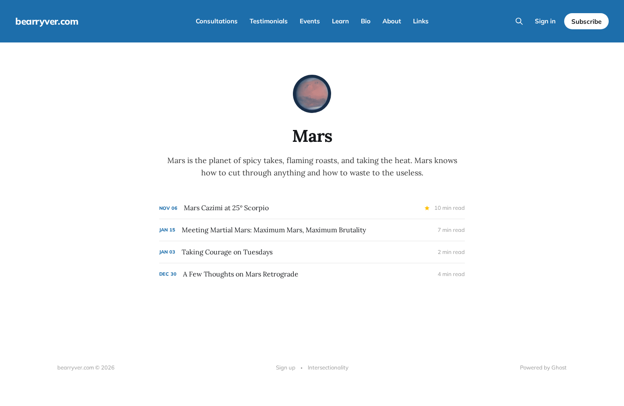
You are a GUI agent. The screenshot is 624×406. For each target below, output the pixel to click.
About (391, 21)
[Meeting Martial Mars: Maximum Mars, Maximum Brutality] (312, 230)
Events (310, 21)
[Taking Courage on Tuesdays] (312, 252)
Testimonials (269, 21)
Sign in (545, 21)
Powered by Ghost (543, 367)
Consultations (217, 21)
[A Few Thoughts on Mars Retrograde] (312, 274)
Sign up (285, 367)
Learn (340, 21)
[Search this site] (519, 21)
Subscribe (586, 21)
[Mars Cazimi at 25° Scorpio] (312, 208)
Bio (366, 21)
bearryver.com (46, 21)
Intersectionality (328, 367)
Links (421, 21)
